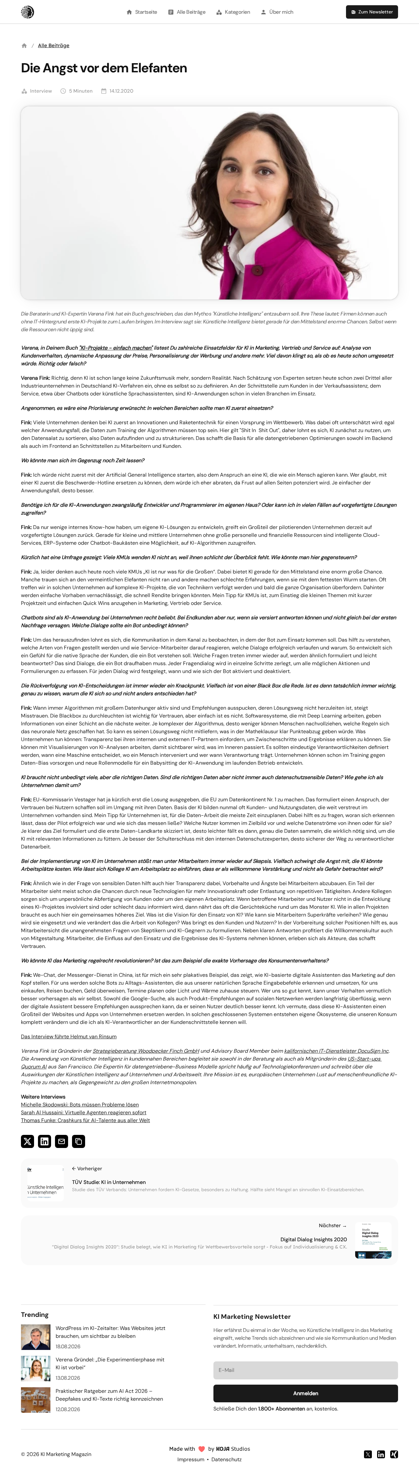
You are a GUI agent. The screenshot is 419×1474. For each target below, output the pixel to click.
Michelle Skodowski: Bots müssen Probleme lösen (80, 1104)
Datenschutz (226, 1459)
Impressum (190, 1459)
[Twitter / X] (368, 1454)
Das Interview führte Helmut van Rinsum (69, 1036)
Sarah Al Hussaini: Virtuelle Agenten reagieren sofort (83, 1112)
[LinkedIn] (381, 1454)
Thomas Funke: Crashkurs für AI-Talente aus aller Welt (85, 1120)
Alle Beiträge (53, 45)
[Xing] (394, 1454)
